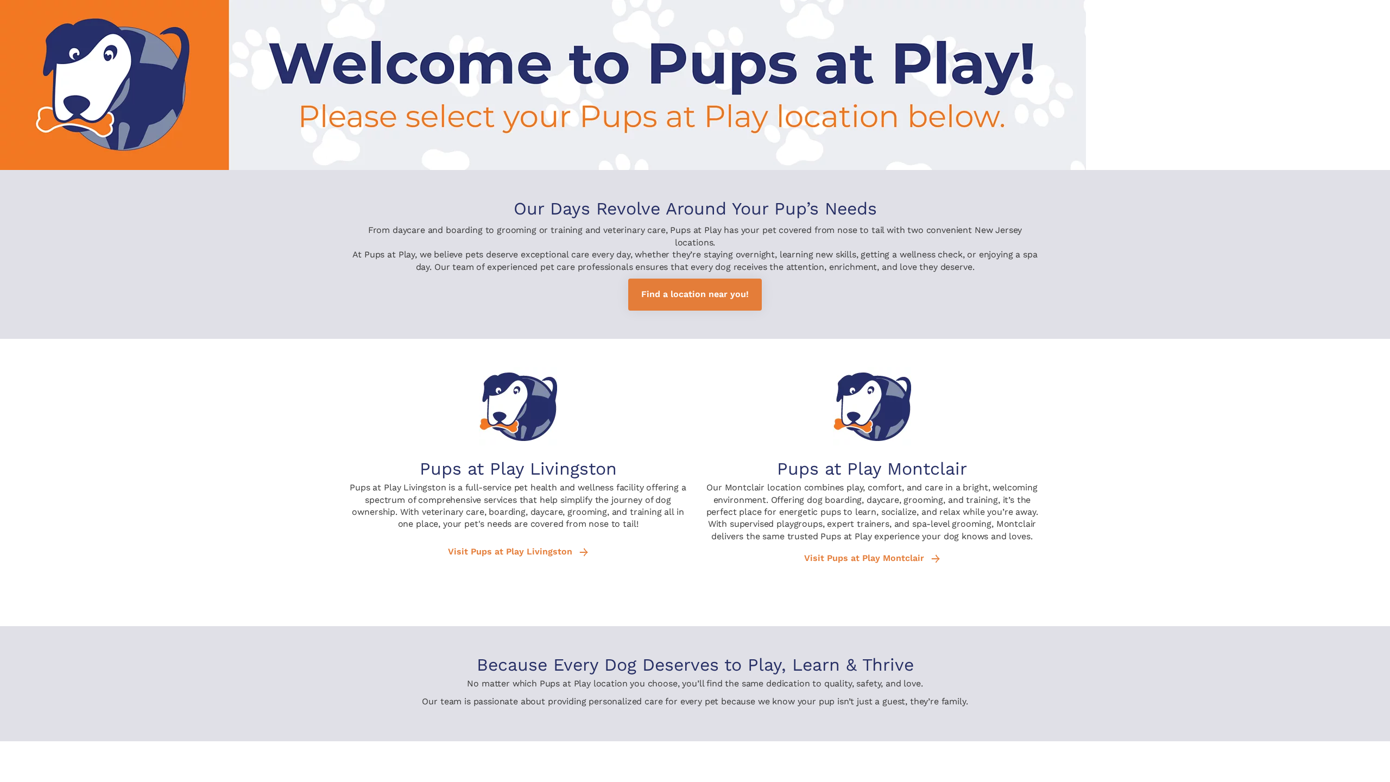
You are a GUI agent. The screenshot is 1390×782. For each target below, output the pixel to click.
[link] (695, 295)
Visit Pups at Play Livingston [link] (511, 552)
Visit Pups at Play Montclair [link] (865, 558)
